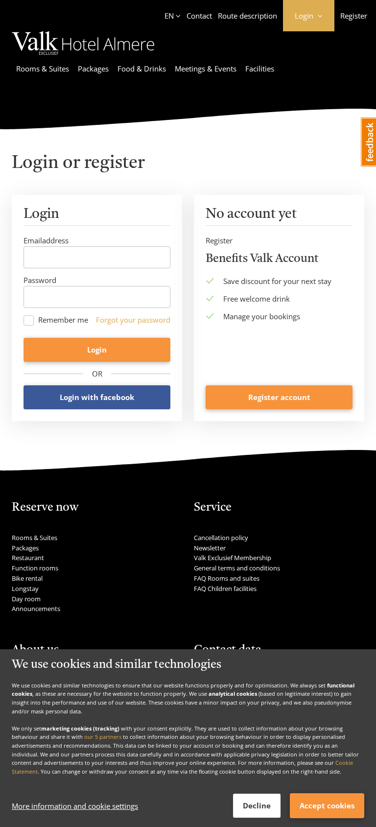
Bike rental (27, 578)
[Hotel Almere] (83, 56)
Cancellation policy (221, 537)
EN (169, 16)
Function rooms (35, 568)
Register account (279, 397)
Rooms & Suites (42, 68)
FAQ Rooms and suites (226, 578)
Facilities (259, 68)
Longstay (25, 588)
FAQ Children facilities (225, 588)
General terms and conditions (237, 568)
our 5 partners (102, 736)
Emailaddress (46, 240)
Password (40, 280)
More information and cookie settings (75, 806)
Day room (26, 598)
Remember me (63, 320)
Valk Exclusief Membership (232, 557)
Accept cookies (327, 805)
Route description (247, 16)
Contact (199, 16)
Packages (93, 68)
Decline (257, 805)
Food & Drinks (142, 68)
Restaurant (28, 557)
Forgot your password (133, 320)
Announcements (36, 608)
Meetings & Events (205, 68)
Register (353, 16)
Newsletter (210, 547)
